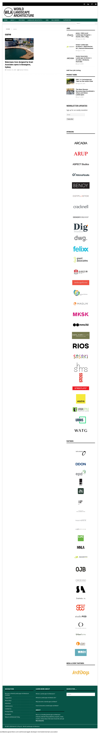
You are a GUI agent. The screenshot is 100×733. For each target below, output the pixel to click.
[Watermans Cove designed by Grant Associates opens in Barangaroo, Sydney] (19, 49)
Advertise (8, 703)
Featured (22, 20)
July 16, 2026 (80, 64)
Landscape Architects (35, 20)
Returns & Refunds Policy (12, 717)
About (12, 20)
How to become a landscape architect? (47, 705)
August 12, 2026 (81, 50)
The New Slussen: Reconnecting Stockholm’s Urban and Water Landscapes (85, 92)
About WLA (8, 700)
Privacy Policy (9, 711)
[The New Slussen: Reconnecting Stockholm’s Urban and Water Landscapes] (70, 91)
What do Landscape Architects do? (46, 697)
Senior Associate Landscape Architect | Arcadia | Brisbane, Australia (84, 59)
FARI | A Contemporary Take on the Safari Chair (84, 80)
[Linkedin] (88, 4)
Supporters (67, 20)
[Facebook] (92, 4)
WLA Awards (55, 20)
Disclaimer (8, 714)
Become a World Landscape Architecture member (17, 694)
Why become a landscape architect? (46, 701)
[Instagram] (84, 4)
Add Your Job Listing (74, 70)
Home (6, 20)
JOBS (47, 20)
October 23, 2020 (11, 70)
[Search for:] (85, 23)
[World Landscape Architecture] (19, 17)
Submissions (9, 706)
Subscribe (70, 119)
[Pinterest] (95, 4)
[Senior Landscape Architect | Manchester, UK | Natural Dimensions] (70, 47)
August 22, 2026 (81, 39)
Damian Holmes (23, 70)
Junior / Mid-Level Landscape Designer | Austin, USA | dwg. (83, 35)
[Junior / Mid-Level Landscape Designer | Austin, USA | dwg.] (70, 35)
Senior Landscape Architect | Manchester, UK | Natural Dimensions (84, 46)
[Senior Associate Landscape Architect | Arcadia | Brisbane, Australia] (70, 58)
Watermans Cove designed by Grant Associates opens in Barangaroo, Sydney (19, 64)
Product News (72, 75)
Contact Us (8, 709)
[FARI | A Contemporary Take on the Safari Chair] (70, 82)
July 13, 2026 (80, 97)
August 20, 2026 (81, 83)
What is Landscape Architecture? (45, 694)
